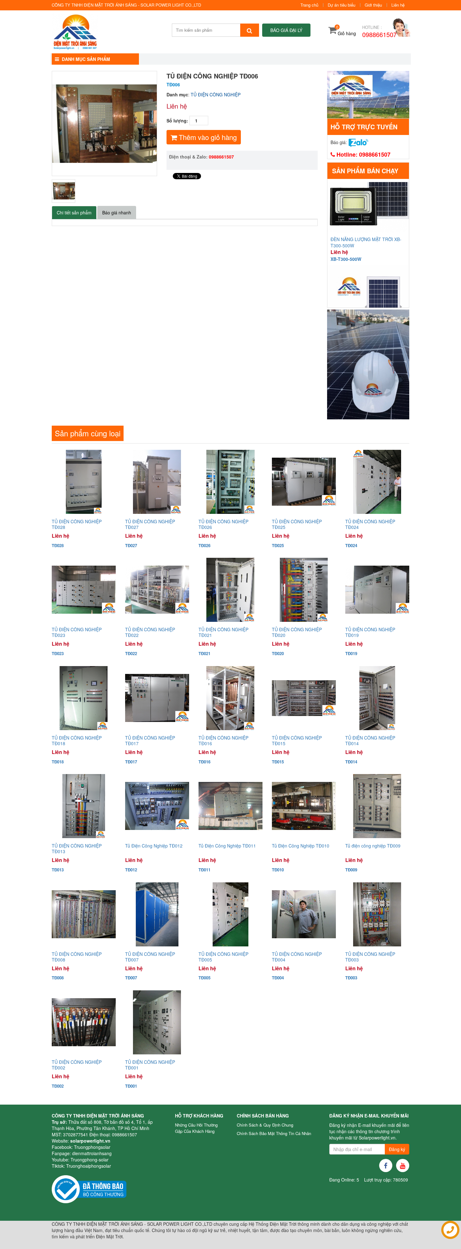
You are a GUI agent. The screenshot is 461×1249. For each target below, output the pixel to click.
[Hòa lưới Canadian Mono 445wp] (368, 364)
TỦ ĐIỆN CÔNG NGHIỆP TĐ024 (370, 524)
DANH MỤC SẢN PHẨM (85, 59)
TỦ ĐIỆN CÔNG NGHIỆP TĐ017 (150, 740)
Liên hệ (398, 5)
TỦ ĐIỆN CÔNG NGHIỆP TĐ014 (370, 740)
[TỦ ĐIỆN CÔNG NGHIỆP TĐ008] (84, 914)
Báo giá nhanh (116, 212)
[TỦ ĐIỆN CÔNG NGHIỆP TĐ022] (157, 590)
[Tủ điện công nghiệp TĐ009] (377, 806)
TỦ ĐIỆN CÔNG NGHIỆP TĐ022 (150, 632)
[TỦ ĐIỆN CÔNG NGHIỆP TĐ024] (377, 482)
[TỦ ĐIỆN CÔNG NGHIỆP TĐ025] (304, 482)
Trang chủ (309, 5)
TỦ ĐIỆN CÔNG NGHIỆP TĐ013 (77, 848)
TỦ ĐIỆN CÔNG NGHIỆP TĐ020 (297, 632)
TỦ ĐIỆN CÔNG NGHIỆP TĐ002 (77, 1064)
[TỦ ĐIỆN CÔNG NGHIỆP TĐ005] (230, 914)
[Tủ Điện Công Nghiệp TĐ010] (304, 806)
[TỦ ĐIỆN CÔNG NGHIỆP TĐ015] (304, 698)
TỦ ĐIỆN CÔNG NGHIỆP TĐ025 (297, 524)
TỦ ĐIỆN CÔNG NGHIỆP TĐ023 (77, 632)
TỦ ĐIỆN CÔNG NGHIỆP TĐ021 (223, 632)
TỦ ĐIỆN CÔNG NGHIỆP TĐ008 (77, 956)
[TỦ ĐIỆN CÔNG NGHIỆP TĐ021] (230, 590)
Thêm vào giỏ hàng (207, 137)
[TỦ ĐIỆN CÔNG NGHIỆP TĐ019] (377, 590)
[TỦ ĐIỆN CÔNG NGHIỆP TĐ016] (230, 698)
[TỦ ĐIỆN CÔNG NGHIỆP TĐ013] (84, 806)
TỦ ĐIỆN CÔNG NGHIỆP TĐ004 (297, 956)
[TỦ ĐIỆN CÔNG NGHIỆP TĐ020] (304, 590)
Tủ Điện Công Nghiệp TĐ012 (154, 846)
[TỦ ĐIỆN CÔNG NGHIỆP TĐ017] (157, 698)
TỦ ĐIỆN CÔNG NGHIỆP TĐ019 (370, 632)
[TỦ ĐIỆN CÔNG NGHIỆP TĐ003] (377, 914)
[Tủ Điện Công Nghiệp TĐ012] (157, 806)
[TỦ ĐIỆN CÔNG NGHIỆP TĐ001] (157, 1022)
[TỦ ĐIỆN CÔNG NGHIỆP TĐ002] (84, 1022)
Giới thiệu (373, 5)
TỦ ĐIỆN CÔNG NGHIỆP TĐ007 (150, 956)
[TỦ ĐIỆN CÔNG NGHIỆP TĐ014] (377, 698)
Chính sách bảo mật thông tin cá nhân (274, 1133)
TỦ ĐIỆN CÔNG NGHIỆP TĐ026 (223, 524)
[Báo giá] (358, 142)
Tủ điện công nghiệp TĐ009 (372, 846)
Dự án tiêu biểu (341, 5)
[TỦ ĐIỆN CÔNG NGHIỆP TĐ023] (84, 590)
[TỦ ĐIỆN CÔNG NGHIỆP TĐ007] (157, 914)
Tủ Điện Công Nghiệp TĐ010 (300, 846)
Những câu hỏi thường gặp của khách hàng (196, 1128)
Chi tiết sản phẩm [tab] (74, 212)
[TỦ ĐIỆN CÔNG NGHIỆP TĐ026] (230, 482)
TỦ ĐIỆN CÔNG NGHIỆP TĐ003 (370, 956)
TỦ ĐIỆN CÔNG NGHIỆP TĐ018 (77, 740)
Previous (42, 123)
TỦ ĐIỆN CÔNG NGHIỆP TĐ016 (223, 740)
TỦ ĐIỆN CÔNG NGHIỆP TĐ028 (77, 524)
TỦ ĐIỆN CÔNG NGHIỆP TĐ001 (150, 1064)
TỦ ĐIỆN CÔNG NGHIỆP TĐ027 (150, 524)
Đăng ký (397, 1149)
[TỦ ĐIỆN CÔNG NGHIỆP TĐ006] (63, 191)
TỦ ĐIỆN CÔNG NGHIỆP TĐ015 (297, 740)
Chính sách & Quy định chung (265, 1125)
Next (166, 123)
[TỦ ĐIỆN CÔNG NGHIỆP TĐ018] (84, 698)
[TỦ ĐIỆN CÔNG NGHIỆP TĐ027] (157, 482)
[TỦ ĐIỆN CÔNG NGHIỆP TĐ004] (304, 914)
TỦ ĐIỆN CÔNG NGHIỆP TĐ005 (223, 956)
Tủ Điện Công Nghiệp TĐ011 (227, 846)
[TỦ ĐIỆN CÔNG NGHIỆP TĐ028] (84, 482)
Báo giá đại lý (286, 30)
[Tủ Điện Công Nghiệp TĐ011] (230, 806)
